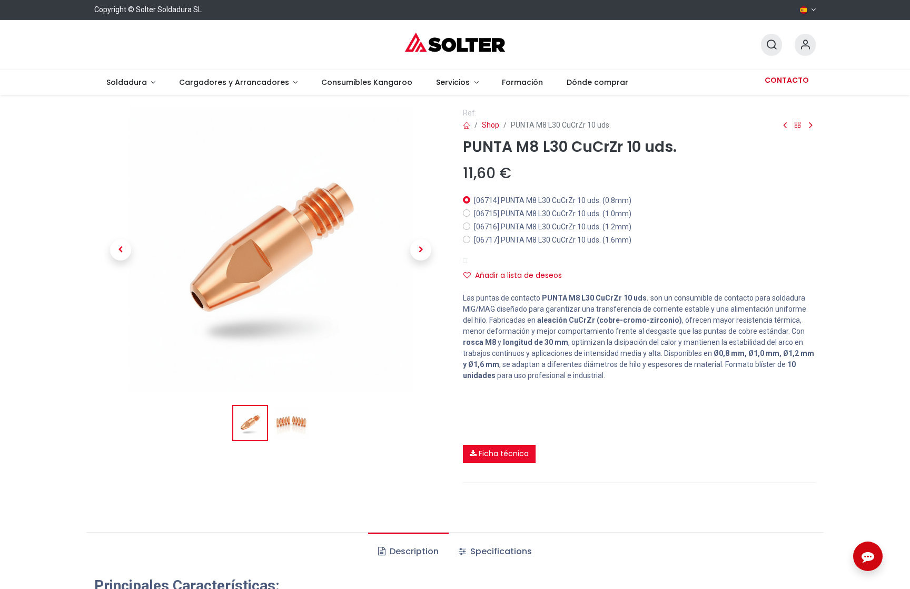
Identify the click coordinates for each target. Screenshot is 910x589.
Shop (490, 125)
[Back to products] (798, 125)
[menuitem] (130, 82)
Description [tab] (413, 551)
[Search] (771, 45)
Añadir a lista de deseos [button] (518, 275)
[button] (120, 249)
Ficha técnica (503, 453)
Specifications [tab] (500, 551)
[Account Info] (805, 45)
